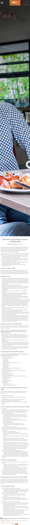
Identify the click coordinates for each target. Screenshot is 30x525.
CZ (23, 1)
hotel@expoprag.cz (14, 271)
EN (25, 1)
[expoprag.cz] (15, 3)
